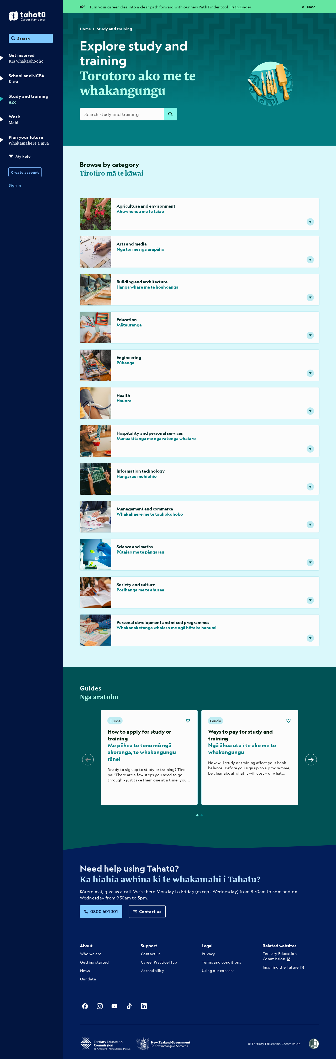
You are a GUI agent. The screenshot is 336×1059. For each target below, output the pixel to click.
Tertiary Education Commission (280, 956)
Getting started (94, 962)
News (85, 970)
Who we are (90, 953)
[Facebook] (85, 1006)
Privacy (208, 953)
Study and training (114, 28)
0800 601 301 (104, 911)
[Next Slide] (311, 759)
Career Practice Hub (159, 962)
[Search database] (170, 114)
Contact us (150, 911)
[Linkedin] (144, 1006)
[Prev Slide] (88, 759)
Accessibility (152, 970)
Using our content (218, 970)
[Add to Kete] (188, 720)
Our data (88, 978)
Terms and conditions (221, 962)
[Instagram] (99, 1006)
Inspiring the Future (280, 967)
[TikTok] (129, 1006)
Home (85, 28)
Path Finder (240, 6)
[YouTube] (114, 1006)
